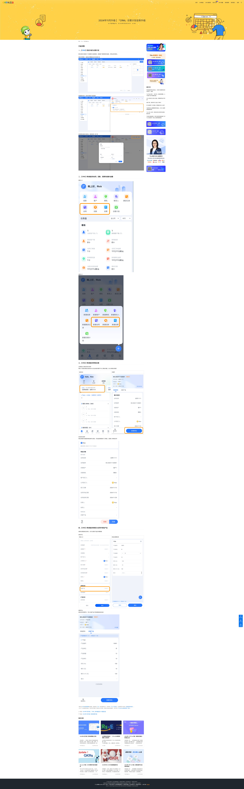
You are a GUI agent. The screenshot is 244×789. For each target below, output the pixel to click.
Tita (98, 706)
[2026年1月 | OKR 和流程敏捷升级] (111, 756)
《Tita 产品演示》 (114, 706)
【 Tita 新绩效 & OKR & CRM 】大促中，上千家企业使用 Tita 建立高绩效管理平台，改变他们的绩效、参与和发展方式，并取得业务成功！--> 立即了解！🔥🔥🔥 (122, 784)
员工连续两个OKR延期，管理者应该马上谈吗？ (155, 105)
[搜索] (241, 2)
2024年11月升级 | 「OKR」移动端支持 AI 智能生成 (94, 711)
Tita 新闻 (103, 745)
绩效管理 (227, 2)
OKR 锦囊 (221, 2)
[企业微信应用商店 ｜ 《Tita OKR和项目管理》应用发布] (111, 727)
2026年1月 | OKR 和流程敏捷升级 (110, 765)
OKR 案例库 (208, 2)
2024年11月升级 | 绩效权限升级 (90, 714)
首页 (196, 2)
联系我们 (233, 2)
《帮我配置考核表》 (129, 706)
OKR (83, 706)
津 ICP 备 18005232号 (123, 785)
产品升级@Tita (113, 23)
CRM (83, 50)
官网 (238, 2)
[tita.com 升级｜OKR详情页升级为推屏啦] (89, 756)
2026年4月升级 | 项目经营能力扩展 (88, 736)
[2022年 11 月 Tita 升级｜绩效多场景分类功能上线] (133, 727)
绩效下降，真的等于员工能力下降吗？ (154, 102)
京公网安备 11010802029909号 (132, 785)
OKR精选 (201, 2)
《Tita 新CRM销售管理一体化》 (124, 708)
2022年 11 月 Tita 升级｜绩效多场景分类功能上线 (133, 737)
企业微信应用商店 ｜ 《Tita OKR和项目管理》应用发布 (111, 737)
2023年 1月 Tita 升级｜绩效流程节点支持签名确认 (133, 765)
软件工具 (215, 2)
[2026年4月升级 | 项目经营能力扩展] (89, 727)
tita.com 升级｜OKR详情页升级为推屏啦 (88, 765)
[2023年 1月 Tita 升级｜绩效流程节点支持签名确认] (133, 756)
